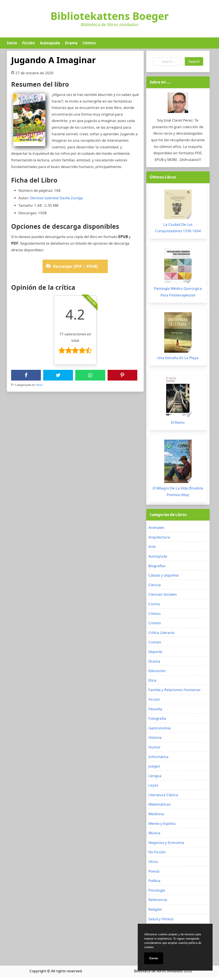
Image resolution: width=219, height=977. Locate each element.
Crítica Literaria (161, 632)
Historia (155, 737)
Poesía (154, 871)
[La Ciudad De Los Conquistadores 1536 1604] (178, 205)
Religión (155, 909)
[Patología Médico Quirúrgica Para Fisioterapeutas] (178, 267)
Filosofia (155, 708)
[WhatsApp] (90, 375)
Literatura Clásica (163, 794)
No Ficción (157, 851)
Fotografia (157, 718)
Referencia (157, 899)
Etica (152, 680)
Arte (152, 546)
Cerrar (153, 958)
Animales (156, 527)
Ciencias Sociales (162, 594)
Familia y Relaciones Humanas (174, 689)
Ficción (28, 42)
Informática (158, 756)
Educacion (157, 670)
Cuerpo (154, 641)
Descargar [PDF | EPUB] (75, 266)
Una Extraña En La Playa (177, 357)
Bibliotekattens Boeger (109, 16)
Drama (71, 42)
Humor (154, 747)
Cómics (89, 42)
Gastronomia (159, 728)
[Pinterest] (122, 375)
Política (154, 880)
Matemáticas (159, 804)
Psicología (156, 890)
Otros (39, 385)
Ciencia (154, 584)
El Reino (178, 422)
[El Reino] (178, 397)
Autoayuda (50, 42)
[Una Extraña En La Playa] (178, 333)
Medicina (156, 813)
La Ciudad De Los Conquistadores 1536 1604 (178, 227)
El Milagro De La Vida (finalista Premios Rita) (178, 491)
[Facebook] (26, 375)
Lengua (154, 775)
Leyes (153, 785)
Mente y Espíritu (162, 823)
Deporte (155, 651)
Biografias (157, 565)
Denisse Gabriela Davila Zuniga (56, 197)
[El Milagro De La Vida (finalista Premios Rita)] (178, 462)
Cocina (154, 603)
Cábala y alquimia (163, 575)
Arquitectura (159, 537)
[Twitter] (58, 375)
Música (154, 832)
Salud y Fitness (160, 918)
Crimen (154, 622)
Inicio (12, 42)
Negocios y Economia (166, 842)
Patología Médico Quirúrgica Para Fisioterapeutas (178, 291)
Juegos (154, 766)
